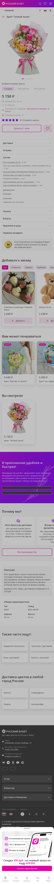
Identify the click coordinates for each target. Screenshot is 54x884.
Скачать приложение (27, 868)
